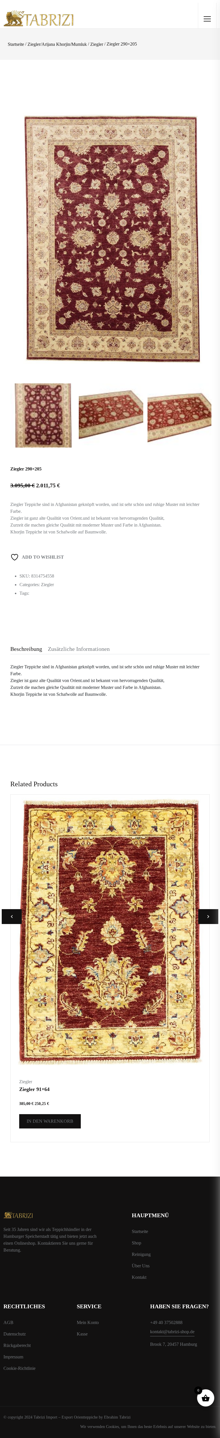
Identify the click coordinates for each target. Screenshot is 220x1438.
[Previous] (21, 218)
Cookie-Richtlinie (19, 1368)
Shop (136, 1242)
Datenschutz (14, 1333)
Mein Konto (88, 1322)
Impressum (13, 1356)
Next (208, 916)
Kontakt (139, 1277)
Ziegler (96, 44)
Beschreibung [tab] (26, 649)
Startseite (16, 44)
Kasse (82, 1333)
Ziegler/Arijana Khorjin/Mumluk (57, 44)
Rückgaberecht (17, 1345)
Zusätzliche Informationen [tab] (79, 649)
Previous (12, 916)
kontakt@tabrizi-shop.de (172, 1331)
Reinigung (141, 1254)
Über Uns (141, 1265)
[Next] (202, 218)
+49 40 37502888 (166, 1322)
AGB (8, 1322)
